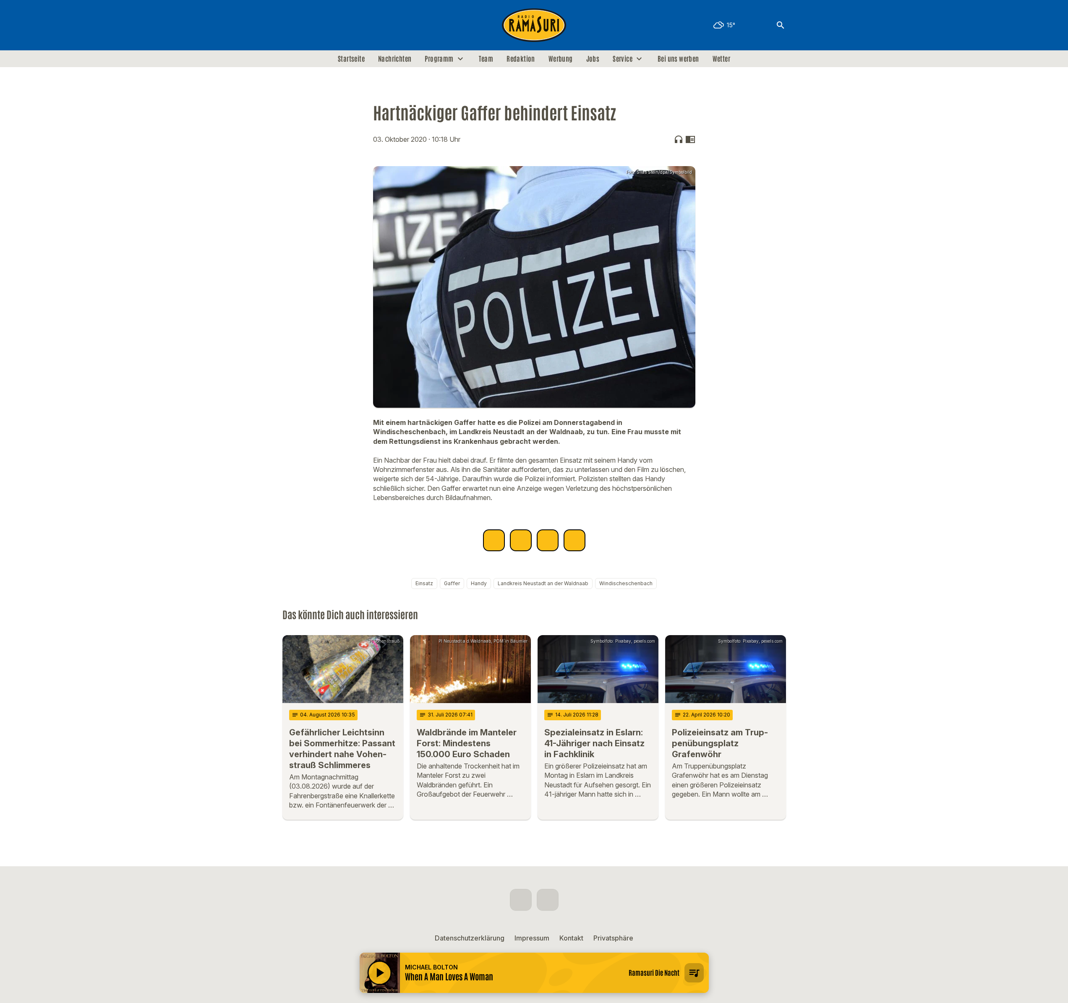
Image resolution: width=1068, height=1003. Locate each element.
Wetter (721, 59)
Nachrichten (394, 59)
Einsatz (424, 583)
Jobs (593, 59)
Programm (439, 59)
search (781, 25)
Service (622, 59)
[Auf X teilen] (521, 540)
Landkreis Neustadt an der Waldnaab (543, 583)
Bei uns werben (678, 59)
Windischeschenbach (626, 583)
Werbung (560, 59)
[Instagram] (307, 25)
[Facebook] (290, 25)
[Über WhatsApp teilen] (548, 540)
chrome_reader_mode (690, 139)
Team (486, 59)
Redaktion (521, 59)
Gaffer (452, 583)
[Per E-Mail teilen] (574, 540)
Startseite (351, 59)
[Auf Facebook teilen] (494, 540)
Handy (479, 583)
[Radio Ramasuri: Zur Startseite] (534, 25)
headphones (679, 139)
